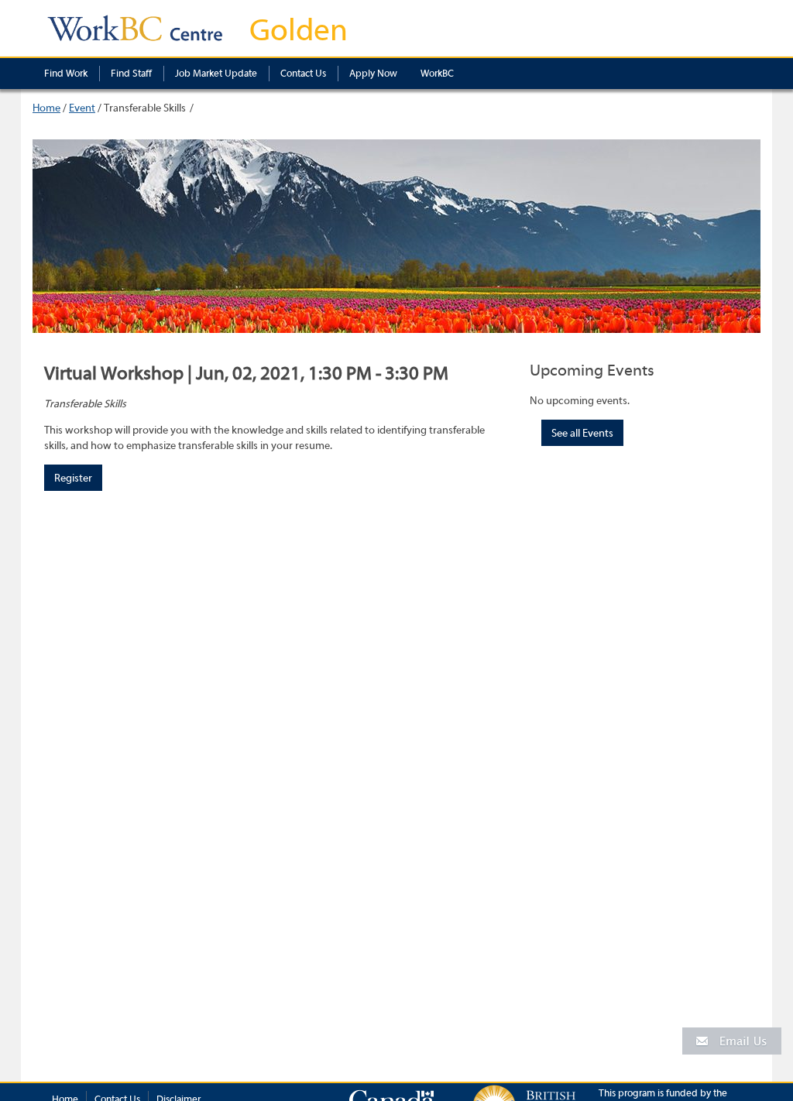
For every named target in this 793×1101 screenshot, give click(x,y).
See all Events (582, 433)
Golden (298, 30)
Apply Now (373, 73)
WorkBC (437, 73)
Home (46, 108)
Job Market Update (216, 73)
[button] (731, 1040)
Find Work (66, 73)
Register (73, 478)
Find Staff (131, 73)
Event (82, 108)
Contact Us (303, 73)
